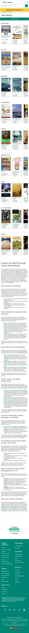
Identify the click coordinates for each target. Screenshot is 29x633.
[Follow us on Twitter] (9, 609)
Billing (16, 558)
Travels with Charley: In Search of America (14, 367)
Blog (3, 579)
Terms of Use (4, 619)
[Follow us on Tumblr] (19, 609)
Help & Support (18, 554)
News (16, 580)
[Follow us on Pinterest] (14, 609)
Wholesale (17, 548)
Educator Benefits (5, 573)
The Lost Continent (9, 355)
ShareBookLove (5, 571)
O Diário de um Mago (9, 334)
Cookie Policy (10, 620)
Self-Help (4, 551)
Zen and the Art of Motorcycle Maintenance (15, 426)
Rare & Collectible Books (7, 563)
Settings (3, 587)
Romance (4, 559)
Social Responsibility (19, 575)
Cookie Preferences (17, 620)
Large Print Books (5, 561)
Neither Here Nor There (10, 402)
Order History (4, 591)
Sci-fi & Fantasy (5, 557)
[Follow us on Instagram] (24, 609)
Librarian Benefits (5, 575)
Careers (16, 577)
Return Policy (18, 560)
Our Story (17, 569)
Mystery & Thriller (5, 555)
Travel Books (3, 12)
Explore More (14, 18)
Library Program (18, 546)
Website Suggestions (19, 562)
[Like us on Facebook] (4, 609)
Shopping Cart (5, 589)
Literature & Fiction (6, 553)
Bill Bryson (6, 507)
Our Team (17, 573)
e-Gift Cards (4, 577)
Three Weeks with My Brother (11, 328)
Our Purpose (18, 571)
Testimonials (17, 582)
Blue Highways (7, 361)
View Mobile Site (5, 581)
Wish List (3, 593)
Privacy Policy (11, 619)
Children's (4, 547)
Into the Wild (7, 323)
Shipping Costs (18, 556)
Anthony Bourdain (14, 507)
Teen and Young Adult (6, 549)
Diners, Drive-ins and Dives (11, 397)
